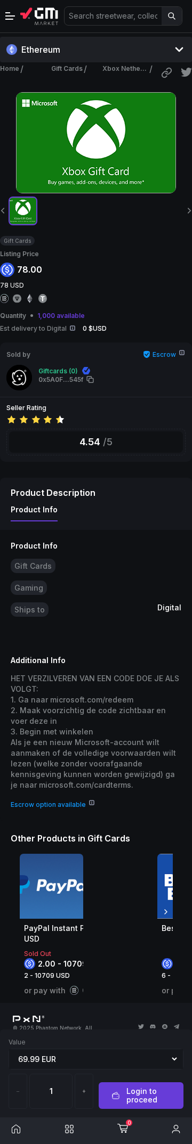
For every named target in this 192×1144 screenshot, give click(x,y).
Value (17, 1042)
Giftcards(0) (58, 371)
